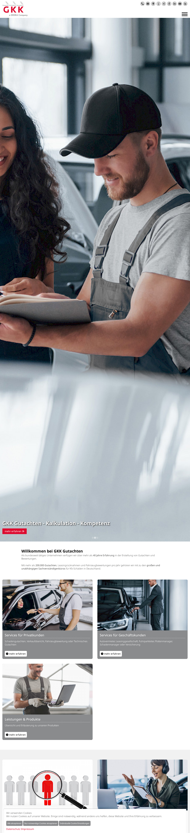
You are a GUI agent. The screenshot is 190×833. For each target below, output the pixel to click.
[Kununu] (185, 3)
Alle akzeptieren (14, 823)
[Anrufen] (142, 3)
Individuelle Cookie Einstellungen (74, 823)
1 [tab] (93, 537)
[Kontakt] (148, 3)
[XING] (164, 3)
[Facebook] (169, 3)
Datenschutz (13, 829)
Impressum (27, 829)
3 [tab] (97, 537)
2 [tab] (95, 537)
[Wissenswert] (153, 3)
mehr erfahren (13, 531)
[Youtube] (180, 3)
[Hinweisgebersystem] (158, 3)
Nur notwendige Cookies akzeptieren (40, 823)
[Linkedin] (174, 3)
